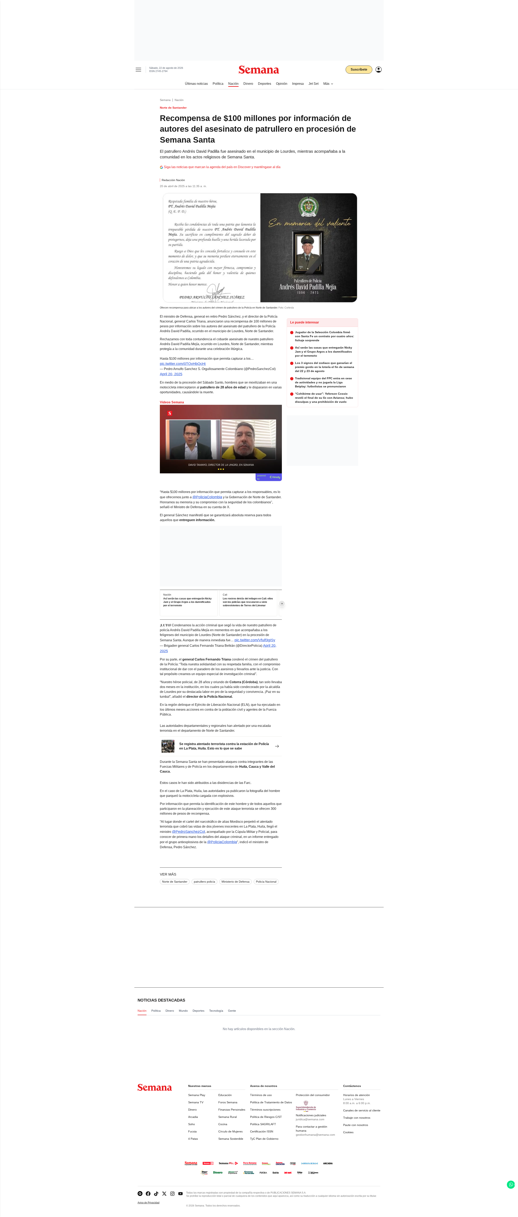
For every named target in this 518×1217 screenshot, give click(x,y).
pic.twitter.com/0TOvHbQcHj (183, 364)
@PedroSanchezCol (188, 832)
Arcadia (193, 1116)
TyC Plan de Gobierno (264, 1138)
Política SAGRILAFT (263, 1124)
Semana (165, 100)
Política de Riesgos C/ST (266, 1116)
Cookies (348, 1132)
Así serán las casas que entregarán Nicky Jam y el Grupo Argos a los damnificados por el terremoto (187, 602)
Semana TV (195, 1102)
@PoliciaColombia (207, 497)
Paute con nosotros (355, 1125)
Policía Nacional (266, 881)
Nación (179, 100)
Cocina (222, 1124)
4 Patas (193, 1138)
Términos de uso (261, 1095)
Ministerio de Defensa (235, 881)
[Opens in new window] (148, 1193)
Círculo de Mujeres (230, 1131)
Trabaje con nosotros (356, 1117)
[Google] (140, 1193)
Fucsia (192, 1131)
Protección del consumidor (313, 1095)
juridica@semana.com (310, 1119)
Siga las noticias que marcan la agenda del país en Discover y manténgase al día (222, 167)
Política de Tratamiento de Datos (271, 1102)
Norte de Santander (174, 881)
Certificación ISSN (261, 1131)
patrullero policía (204, 881)
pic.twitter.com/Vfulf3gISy (255, 640)
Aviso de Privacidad (153, 1202)
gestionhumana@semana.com (315, 1134)
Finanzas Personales (231, 1109)
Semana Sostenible (230, 1138)
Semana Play (196, 1095)
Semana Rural (227, 1116)
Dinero (192, 1109)
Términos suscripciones (265, 1109)
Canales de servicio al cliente (361, 1110)
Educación (225, 1095)
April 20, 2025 (171, 374)
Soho (191, 1124)
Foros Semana (227, 1102)
